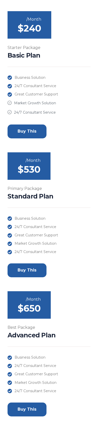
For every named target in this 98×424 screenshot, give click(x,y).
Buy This (27, 131)
